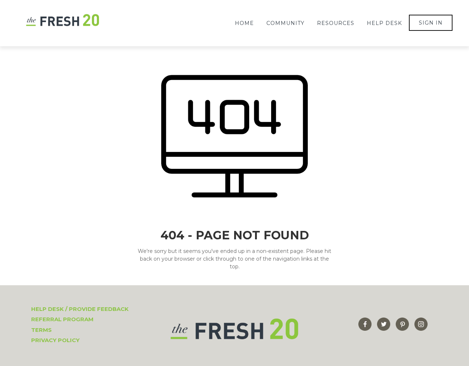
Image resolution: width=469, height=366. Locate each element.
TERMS (41, 329)
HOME (244, 23)
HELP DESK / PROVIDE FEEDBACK (80, 308)
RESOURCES (335, 23)
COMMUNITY (285, 23)
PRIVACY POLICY (55, 340)
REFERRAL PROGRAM (62, 319)
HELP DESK (384, 23)
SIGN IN (431, 22)
